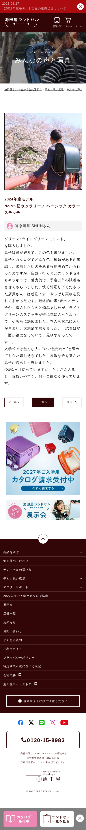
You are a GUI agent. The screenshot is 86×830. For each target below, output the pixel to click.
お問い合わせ (12, 631)
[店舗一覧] (57, 21)
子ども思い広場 (54, 89)
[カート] (68, 21)
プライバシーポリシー (19, 657)
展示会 (8, 604)
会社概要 (9, 675)
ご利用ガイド (12, 648)
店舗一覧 (9, 613)
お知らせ (9, 622)
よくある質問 (12, 640)
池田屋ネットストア (17, 684)
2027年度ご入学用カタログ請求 (25, 596)
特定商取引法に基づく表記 (22, 666)
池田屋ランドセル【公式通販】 (23, 89)
